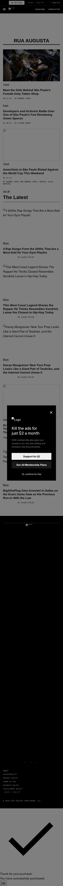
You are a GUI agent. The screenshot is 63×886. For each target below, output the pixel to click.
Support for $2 (31, 456)
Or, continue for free (31, 474)
